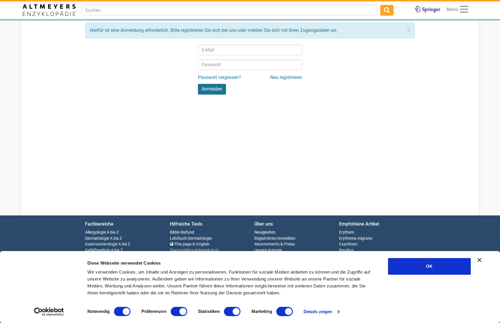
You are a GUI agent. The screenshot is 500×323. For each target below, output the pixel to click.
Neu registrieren (286, 77)
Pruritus (346, 250)
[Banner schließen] (479, 260)
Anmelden (286, 238)
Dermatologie (97, 238)
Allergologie (95, 232)
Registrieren (265, 238)
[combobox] (229, 10)
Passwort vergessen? (219, 77)
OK (429, 266)
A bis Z (113, 232)
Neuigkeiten (264, 232)
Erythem (346, 232)
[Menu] (464, 10)
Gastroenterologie (101, 244)
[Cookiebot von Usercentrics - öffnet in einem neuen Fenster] (49, 311)
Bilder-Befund (182, 232)
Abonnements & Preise (274, 244)
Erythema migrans (355, 238)
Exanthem (348, 244)
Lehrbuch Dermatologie (191, 238)
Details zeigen (318, 311)
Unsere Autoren (268, 250)
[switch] (179, 311)
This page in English (191, 244)
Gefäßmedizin (97, 250)
